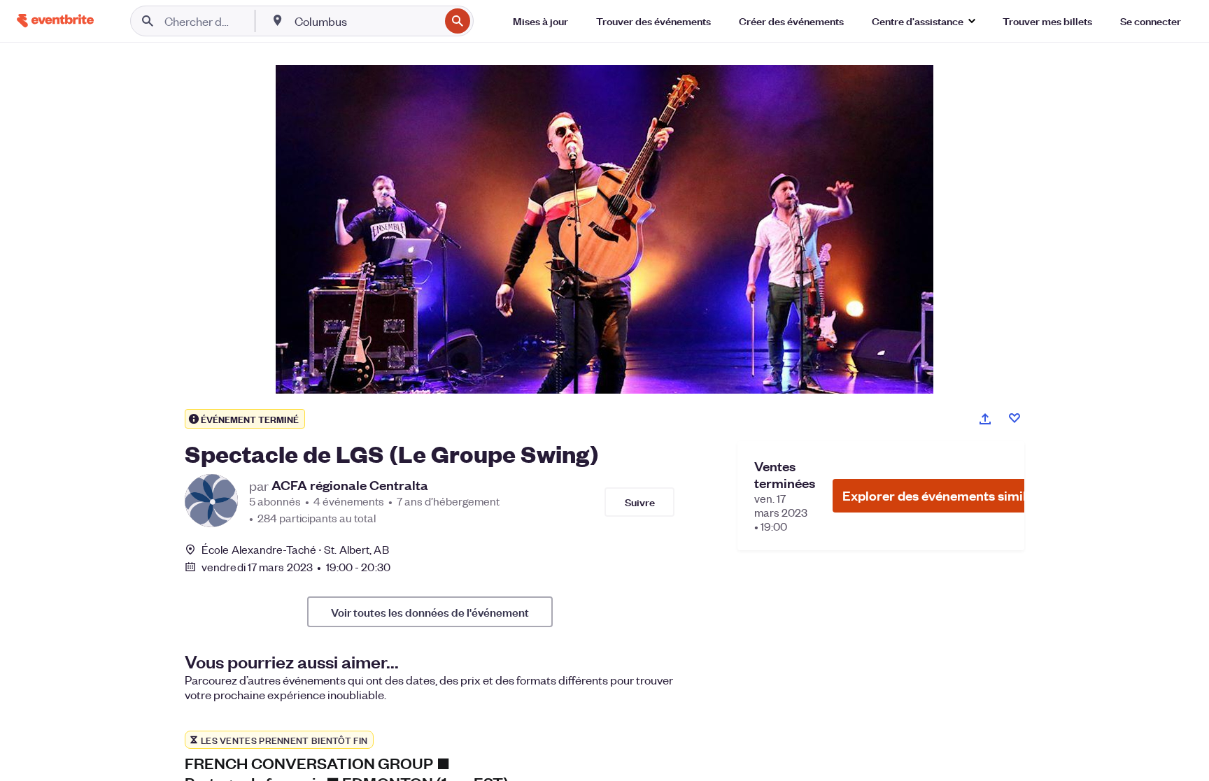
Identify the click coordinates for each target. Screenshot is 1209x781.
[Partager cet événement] (985, 419)
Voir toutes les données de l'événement (430, 611)
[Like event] (1014, 418)
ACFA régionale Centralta (349, 485)
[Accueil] (55, 20)
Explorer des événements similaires (949, 495)
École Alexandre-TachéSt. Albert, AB (295, 549)
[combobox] (365, 21)
